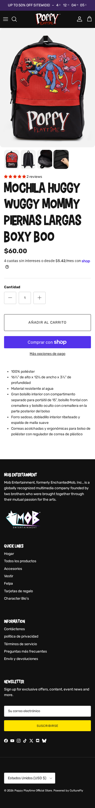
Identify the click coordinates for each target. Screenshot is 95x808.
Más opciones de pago (47, 354)
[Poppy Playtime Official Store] (47, 19)
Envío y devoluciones (21, 659)
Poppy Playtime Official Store (33, 790)
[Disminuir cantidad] (10, 298)
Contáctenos (14, 629)
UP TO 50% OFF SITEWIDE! (29, 5)
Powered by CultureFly (68, 790)
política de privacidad (21, 636)
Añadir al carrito (47, 322)
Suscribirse (47, 726)
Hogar (9, 554)
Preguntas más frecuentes (25, 651)
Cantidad (12, 287)
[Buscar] (16, 19)
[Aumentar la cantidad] (39, 298)
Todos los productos (20, 561)
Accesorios (13, 569)
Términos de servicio (20, 644)
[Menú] (5, 19)
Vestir (8, 576)
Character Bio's (16, 598)
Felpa (8, 583)
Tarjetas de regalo (18, 591)
